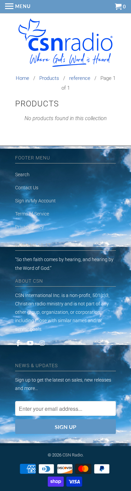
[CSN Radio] (65, 44)
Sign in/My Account (35, 200)
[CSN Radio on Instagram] (43, 343)
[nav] (18, 6)
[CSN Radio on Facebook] (19, 343)
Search (22, 174)
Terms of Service (32, 213)
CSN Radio (72, 454)
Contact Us (26, 187)
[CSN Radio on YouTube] (31, 343)
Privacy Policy (29, 227)
